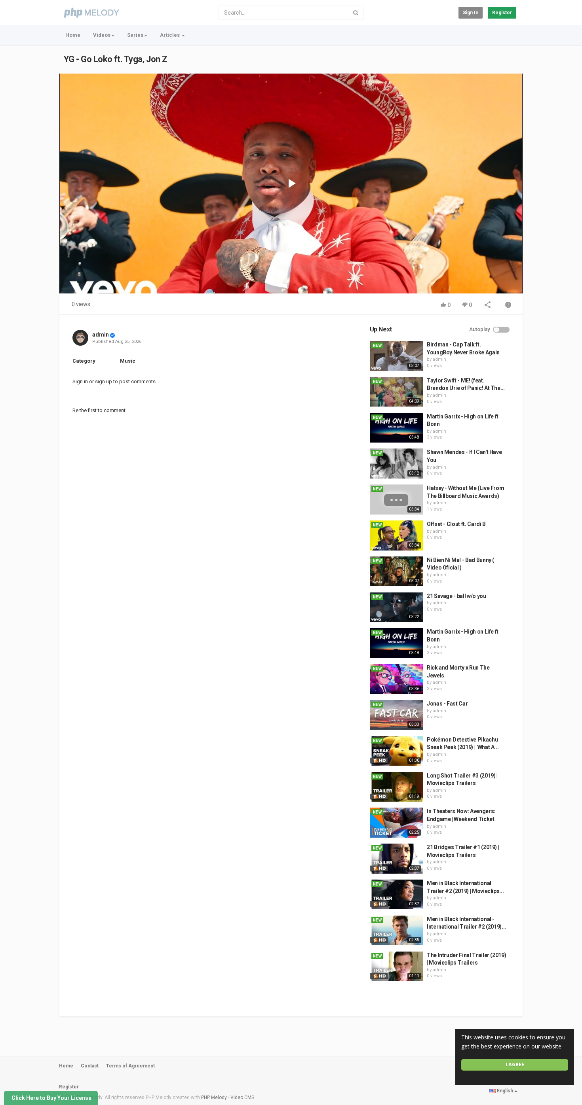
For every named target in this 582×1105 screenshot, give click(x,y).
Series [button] (135, 35)
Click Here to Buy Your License (51, 1098)
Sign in (470, 12)
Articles (170, 35)
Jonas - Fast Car (447, 703)
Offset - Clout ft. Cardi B (456, 524)
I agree (515, 1064)
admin (100, 334)
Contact (90, 1066)
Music (127, 361)
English (505, 1091)
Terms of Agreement (130, 1066)
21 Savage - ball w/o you (456, 596)
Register (502, 12)
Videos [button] (101, 35)
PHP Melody (214, 1097)
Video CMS (242, 1097)
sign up (103, 381)
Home (72, 35)
